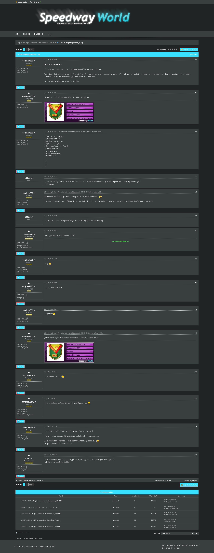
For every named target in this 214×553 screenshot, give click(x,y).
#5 (196, 192)
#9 (196, 283)
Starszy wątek (23, 480)
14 (135, 526)
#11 (196, 333)
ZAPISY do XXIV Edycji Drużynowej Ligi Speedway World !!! (41, 501)
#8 (196, 259)
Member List (38, 34)
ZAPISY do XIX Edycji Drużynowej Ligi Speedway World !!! (40, 526)
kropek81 (116, 501)
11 (135, 501)
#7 (196, 231)
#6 (196, 216)
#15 (196, 455)
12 (135, 507)
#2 (196, 93)
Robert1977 (27, 96)
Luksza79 (174, 514)
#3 (196, 131)
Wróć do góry (32, 547)
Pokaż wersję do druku (25, 533)
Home (17, 34)
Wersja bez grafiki (47, 547)
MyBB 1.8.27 (194, 545)
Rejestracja (34, 2)
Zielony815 (28, 234)
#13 (196, 398)
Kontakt (20, 547)
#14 (196, 426)
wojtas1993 (27, 286)
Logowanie (22, 2)
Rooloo (176, 548)
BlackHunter (175, 508)
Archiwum (53, 43)
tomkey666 (27, 60)
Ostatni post (167, 502)
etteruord (174, 527)
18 (135, 520)
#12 (196, 372)
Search (26, 34)
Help (50, 34)
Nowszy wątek (36, 480)
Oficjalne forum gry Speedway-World (29, 43)
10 (135, 513)
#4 (196, 177)
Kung (173, 521)
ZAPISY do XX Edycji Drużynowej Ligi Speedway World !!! (40, 520)
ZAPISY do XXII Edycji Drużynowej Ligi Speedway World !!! (41, 507)
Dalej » (31, 49)
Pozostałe (45, 43)
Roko (27, 458)
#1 (196, 59)
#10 (196, 309)
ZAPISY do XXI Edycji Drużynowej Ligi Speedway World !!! (40, 513)
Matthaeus (28, 375)
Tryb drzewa (193, 54)
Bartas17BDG (28, 401)
